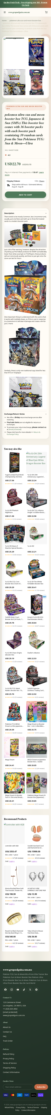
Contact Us (7, 1032)
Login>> (12, 861)
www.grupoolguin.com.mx (19, 12)
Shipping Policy (9, 1067)
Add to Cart (25, 195)
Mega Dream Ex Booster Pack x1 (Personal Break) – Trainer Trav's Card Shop (14, 796)
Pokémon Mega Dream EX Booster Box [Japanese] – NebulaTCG (36, 796)
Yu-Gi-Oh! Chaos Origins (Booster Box (13, 654)
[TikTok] (24, 989)
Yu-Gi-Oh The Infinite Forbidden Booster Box (35, 583)
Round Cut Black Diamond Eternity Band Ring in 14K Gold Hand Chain (14, 932)
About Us (7, 1027)
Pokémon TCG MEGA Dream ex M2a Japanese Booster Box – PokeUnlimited (13, 725)
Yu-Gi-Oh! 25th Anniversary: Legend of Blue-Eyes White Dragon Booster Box (35, 476)
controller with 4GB (11, 846)
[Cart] (46, 12)
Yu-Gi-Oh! (30, 546)
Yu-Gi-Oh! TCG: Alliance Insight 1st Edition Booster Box (36, 512)
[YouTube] (17, 989)
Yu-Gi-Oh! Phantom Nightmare (11, 512)
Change (41, 181)
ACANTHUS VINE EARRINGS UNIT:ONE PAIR (37, 890)
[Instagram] (11, 989)
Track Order (8, 1041)
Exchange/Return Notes (14, 414)
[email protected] (15, 429)
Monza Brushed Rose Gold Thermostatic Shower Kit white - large (14, 890)
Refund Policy (8, 1054)
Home (4, 20)
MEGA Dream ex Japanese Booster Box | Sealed (36, 761)
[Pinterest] (36, 989)
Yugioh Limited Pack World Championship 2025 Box (14, 476)
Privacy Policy (8, 1058)
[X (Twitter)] (30, 989)
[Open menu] (4, 12)
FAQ (4, 1036)
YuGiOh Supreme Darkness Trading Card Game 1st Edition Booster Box (36, 690)
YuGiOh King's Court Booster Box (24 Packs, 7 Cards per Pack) (13, 618)
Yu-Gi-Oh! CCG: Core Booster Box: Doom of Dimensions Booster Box (13, 583)
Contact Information (11, 1072)
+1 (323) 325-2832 (10, 1009)
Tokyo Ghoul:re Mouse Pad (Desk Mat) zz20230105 (35, 932)
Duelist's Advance (33, 653)
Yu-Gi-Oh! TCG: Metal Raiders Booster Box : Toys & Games (14, 690)
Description (9, 213)
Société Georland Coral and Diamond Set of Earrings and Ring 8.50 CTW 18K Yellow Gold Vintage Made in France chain (36, 847)
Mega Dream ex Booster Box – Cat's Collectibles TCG (35, 725)
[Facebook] (5, 989)
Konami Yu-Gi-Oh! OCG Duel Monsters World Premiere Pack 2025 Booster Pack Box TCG (35, 618)
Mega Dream (9, 760)
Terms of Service (10, 1063)
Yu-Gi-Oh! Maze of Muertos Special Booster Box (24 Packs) (13, 547)
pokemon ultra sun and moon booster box (25, 20)
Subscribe (41, 1087)
